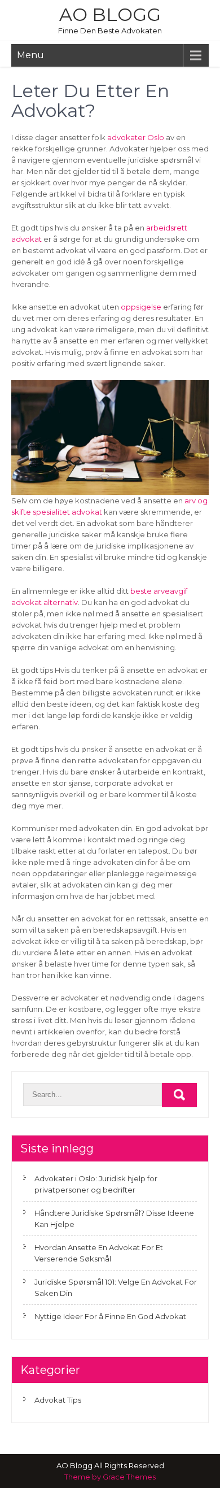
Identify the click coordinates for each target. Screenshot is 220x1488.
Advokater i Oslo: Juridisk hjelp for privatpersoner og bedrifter (95, 1184)
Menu (30, 55)
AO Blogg (110, 14)
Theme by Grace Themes (110, 1476)
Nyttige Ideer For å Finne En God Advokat (110, 1316)
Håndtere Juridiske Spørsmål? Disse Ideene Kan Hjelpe (114, 1218)
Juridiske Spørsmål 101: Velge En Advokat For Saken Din (115, 1287)
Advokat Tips (57, 1399)
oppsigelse (141, 306)
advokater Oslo (135, 137)
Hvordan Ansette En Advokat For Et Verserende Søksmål (98, 1253)
